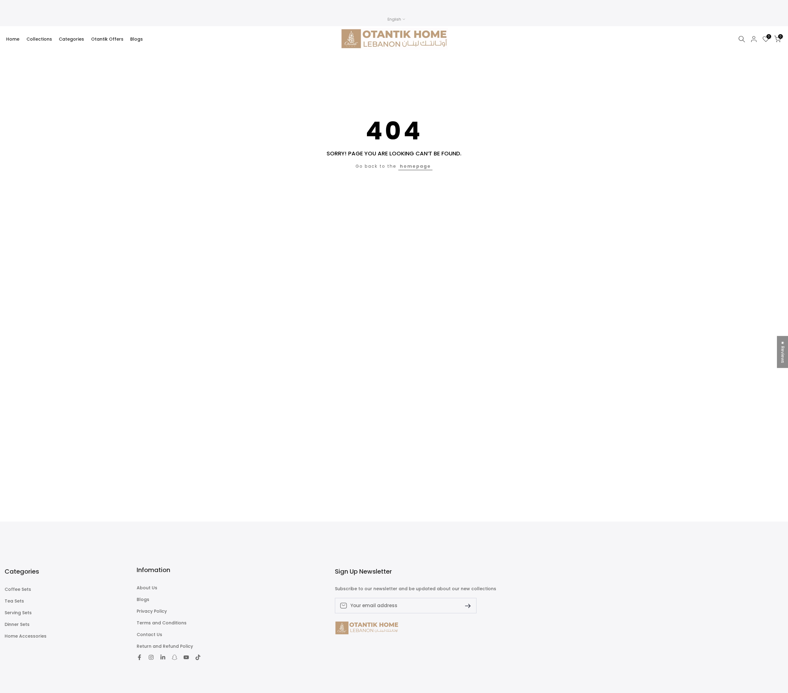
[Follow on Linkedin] (163, 657)
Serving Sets (18, 613)
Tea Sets (14, 601)
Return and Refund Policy (165, 646)
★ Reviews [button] (783, 352)
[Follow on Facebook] (139, 657)
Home (12, 39)
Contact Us (149, 635)
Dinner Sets (17, 624)
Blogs (136, 39)
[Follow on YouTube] (186, 657)
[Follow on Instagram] (151, 657)
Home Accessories (25, 636)
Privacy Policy (152, 611)
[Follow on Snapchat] (174, 657)
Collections (39, 39)
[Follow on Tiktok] (198, 657)
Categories (71, 39)
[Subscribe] (465, 605)
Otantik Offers (107, 39)
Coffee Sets (18, 589)
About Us (147, 588)
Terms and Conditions (162, 623)
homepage (415, 166)
